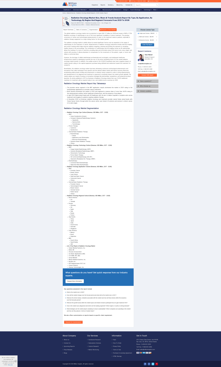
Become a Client (153, 1)
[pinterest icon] (156, 364)
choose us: (145, 86)
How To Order (117, 343)
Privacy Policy (117, 346)
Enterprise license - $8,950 (146, 40)
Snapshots (95, 5)
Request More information (74, 281)
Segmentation (93, 29)
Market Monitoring (93, 349)
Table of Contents (81, 29)
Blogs (65, 353)
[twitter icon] (145, 364)
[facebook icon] (149, 364)
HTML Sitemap (117, 356)
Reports (104, 5)
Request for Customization (73, 322)
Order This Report (147, 44)
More (155, 9)
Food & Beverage (135, 9)
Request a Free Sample (108, 29)
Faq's (114, 339)
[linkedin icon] (153, 364)
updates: (146, 91)
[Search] (156, 5)
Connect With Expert (147, 75)
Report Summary (68, 29)
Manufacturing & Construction (112, 9)
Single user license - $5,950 (146, 33)
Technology (147, 9)
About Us (119, 5)
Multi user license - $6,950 (146, 36)
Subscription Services (94, 343)
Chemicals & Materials (79, 9)
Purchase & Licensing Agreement (122, 353)
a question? (145, 81)
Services (110, 5)
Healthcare (67, 9)
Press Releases (67, 349)
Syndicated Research (94, 339)
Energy (125, 9)
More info (10, 364)
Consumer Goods (94, 9)
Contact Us (129, 5)
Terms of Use (117, 349)
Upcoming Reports (69, 346)
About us (66, 339)
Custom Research (93, 346)
